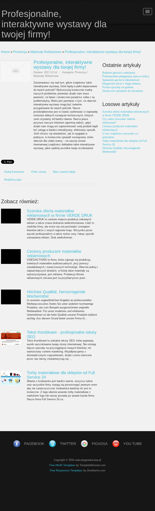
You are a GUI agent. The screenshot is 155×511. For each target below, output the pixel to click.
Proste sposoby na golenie (117, 87)
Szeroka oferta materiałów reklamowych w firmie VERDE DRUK (59, 213)
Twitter (68, 444)
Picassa (100, 444)
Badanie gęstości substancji (118, 72)
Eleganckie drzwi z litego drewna (121, 83)
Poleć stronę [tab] (38, 171)
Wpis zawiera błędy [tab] (64, 171)
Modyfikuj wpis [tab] (13, 179)
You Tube (132, 444)
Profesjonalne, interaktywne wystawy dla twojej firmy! (103, 52)
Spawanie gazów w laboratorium (121, 79)
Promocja (20, 52)
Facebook (34, 444)
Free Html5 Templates (62, 465)
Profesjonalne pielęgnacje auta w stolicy (125, 76)
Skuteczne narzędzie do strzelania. (122, 90)
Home (5, 52)
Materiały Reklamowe (45, 52)
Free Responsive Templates (66, 470)
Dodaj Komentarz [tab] (14, 171)
